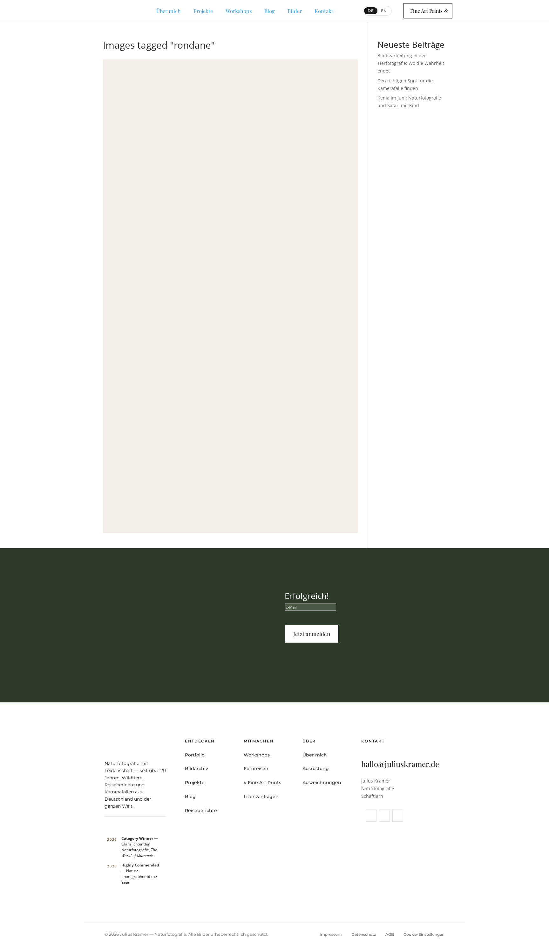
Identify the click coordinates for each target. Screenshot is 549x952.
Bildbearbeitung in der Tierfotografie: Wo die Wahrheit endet (410, 63)
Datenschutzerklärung (374, 659)
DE (371, 10)
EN (384, 10)
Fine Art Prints (426, 10)
